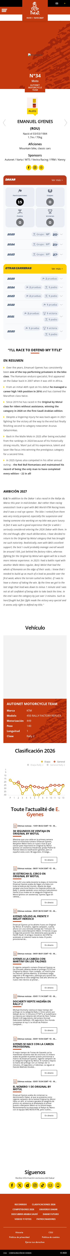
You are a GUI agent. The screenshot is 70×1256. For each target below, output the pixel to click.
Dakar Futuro (51, 1214)
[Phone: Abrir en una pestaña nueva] (58, 1185)
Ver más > (57, 180)
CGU (51, 1232)
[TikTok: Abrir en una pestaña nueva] (42, 1185)
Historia (19, 1232)
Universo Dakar (48, 1209)
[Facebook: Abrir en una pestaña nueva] (12, 1185)
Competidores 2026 (23, 1209)
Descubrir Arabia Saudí (24, 1214)
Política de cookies (51, 1237)
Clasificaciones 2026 (43, 1204)
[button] (58, 3)
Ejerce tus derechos (35, 1242)
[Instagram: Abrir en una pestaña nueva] (35, 1185)
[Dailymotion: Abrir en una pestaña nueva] (27, 1185)
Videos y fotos (23, 1219)
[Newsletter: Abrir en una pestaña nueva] (50, 1185)
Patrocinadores (46, 1219)
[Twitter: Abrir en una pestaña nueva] (19, 1185)
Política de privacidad (19, 1237)
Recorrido (21, 1204)
